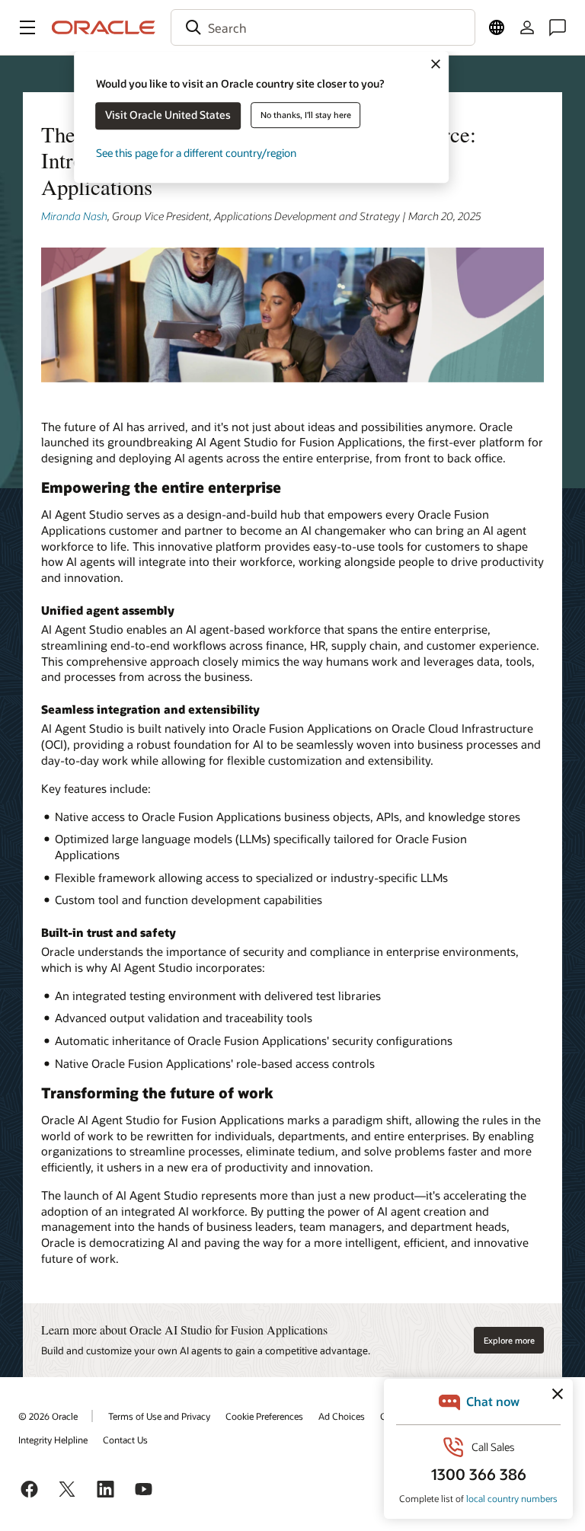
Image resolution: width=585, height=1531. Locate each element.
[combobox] (323, 27)
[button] (27, 27)
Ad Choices (341, 1416)
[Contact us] (557, 27)
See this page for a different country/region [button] (196, 152)
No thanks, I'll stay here (306, 114)
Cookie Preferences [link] (264, 1416)
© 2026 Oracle (48, 1416)
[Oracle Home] (103, 27)
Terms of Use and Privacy (159, 1416)
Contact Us (125, 1440)
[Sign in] (527, 27)
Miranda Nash (74, 216)
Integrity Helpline (53, 1440)
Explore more (509, 1340)
